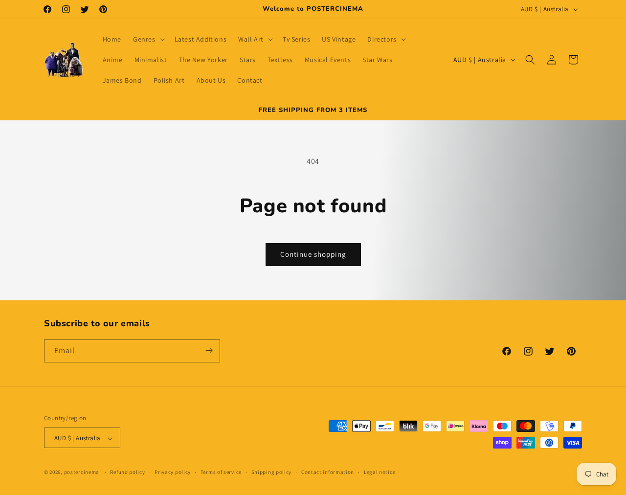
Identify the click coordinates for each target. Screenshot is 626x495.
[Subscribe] (209, 350)
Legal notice (379, 472)
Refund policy (127, 472)
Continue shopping (313, 254)
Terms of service (221, 472)
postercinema (81, 472)
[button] (148, 39)
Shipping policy (271, 472)
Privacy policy (173, 472)
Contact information (327, 472)
